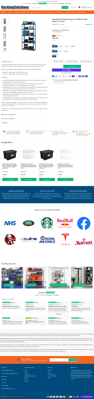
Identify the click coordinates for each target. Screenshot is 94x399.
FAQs (26, 372)
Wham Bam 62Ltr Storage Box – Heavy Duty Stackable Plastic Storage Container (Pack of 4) (46, 166)
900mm (54, 46)
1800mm (73, 46)
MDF (54, 56)
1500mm (66, 46)
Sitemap (26, 381)
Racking (10, 12)
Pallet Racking (59, 12)
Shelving (3, 12)
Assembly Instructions (30, 376)
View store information (59, 83)
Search (26, 379)
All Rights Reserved (20, 396)
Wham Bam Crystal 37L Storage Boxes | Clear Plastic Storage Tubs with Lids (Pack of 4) (28, 166)
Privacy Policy (51, 374)
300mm (54, 51)
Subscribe (72, 360)
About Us (50, 370)
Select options (10, 179)
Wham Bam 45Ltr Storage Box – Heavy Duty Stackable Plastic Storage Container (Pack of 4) (9, 166)
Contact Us (27, 374)
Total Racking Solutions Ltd (10, 396)
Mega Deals (17, 12)
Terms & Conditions (52, 376)
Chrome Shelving (26, 12)
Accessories (81, 12)
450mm (60, 51)
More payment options (66, 72)
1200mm (60, 46)
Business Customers (70, 12)
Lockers (42, 12)
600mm (66, 51)
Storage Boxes (50, 12)
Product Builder (35, 12)
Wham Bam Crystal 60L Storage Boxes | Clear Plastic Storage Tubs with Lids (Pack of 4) (65, 166)
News (49, 377)
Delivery (26, 377)
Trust (26, 370)
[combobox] (49, 7)
